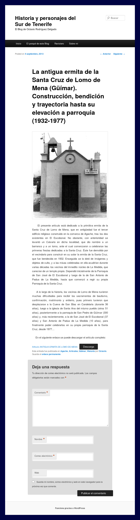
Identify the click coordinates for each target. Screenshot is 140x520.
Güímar (82, 351)
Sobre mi (73, 43)
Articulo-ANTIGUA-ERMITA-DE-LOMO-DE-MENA (55, 346)
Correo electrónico (44, 456)
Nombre (39, 439)
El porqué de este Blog (37, 43)
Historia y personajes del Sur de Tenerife (45, 21)
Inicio (18, 43)
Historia (91, 351)
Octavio (102, 351)
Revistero (59, 43)
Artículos (73, 351)
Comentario (41, 392)
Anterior (105, 53)
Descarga (88, 346)
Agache (64, 351)
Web (36, 472)
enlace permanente (51, 354)
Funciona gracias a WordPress (70, 508)
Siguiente (119, 53)
